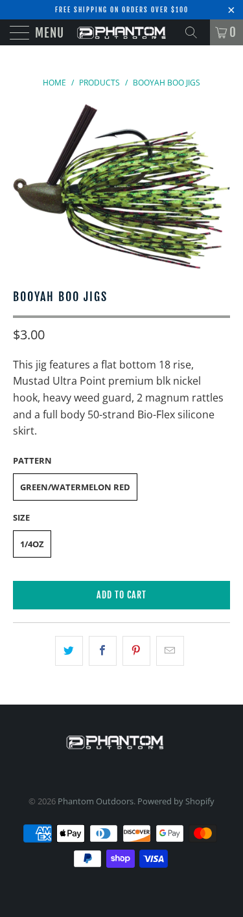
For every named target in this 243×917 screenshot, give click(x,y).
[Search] (195, 32)
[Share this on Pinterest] (136, 651)
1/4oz (32, 544)
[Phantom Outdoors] (122, 32)
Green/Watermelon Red (75, 487)
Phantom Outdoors (95, 801)
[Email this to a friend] (170, 651)
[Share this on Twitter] (69, 651)
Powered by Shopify (175, 801)
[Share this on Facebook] (103, 651)
